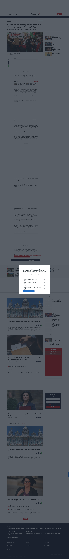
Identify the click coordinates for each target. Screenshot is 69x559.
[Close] (48, 267)
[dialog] (34, 279)
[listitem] (34, 277)
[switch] (44, 279)
